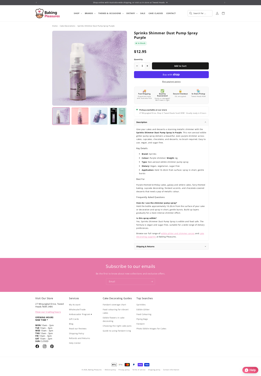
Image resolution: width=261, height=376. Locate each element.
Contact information (171, 370)
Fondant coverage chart (114, 304)
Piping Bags (142, 319)
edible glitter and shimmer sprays (178, 233)
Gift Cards (74, 319)
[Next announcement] (225, 2)
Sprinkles (141, 304)
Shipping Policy (76, 333)
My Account (74, 304)
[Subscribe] (152, 281)
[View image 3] (99, 116)
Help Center (75, 343)
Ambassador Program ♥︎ (80, 314)
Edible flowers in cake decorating (113, 319)
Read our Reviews (78, 328)
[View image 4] (118, 116)
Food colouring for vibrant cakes (116, 311)
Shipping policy (154, 370)
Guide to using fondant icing (117, 330)
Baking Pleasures (95, 370)
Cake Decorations (67, 26)
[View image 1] (61, 116)
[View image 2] (80, 116)
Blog (71, 323)
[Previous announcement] (36, 2)
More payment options (171, 81)
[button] (77, 13)
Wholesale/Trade (77, 309)
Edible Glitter (143, 309)
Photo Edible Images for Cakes (151, 328)
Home (55, 26)
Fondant (140, 323)
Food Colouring (143, 314)
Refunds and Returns (79, 338)
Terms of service (138, 370)
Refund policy (110, 370)
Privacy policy (124, 370)
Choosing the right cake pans (117, 326)
